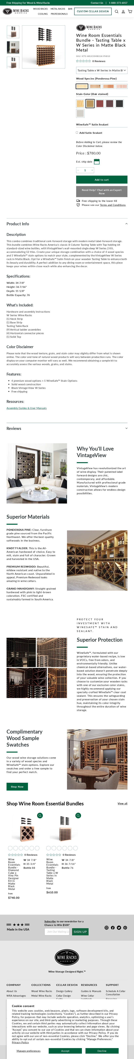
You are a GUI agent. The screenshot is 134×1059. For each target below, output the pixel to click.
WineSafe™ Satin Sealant (92, 124)
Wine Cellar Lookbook (87, 997)
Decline (102, 1050)
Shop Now (17, 786)
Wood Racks (40, 8)
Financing (111, 999)
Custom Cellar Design (93, 11)
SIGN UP (80, 931)
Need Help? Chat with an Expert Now (102, 191)
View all (122, 803)
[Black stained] (31, 848)
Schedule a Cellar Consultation (116, 992)
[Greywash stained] (37, 848)
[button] (116, 11)
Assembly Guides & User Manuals (27, 408)
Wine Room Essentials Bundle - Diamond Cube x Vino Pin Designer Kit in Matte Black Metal (14, 874)
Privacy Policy (20, 1042)
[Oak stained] (15, 848)
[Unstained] (10, 848)
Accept (65, 1050)
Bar (70, 8)
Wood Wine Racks (41, 991)
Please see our (104, 205)
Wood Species (96, 78)
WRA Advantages (16, 995)
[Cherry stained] (21, 848)
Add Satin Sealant (90, 133)
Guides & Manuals (91, 991)
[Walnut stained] (26, 848)
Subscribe (50, 921)
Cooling (43, 13)
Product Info (18, 223)
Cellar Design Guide (63, 997)
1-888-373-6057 (118, 2)
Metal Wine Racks (41, 995)
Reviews (14, 428)
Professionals (59, 13)
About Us (12, 991)
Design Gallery (64, 991)
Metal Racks (58, 8)
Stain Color (92, 94)
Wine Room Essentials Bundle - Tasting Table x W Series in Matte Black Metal (52, 871)
